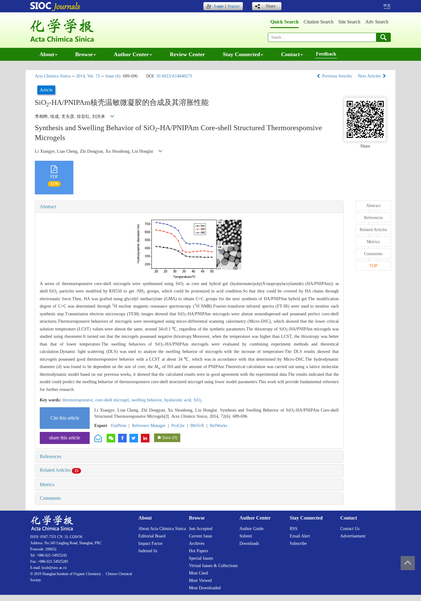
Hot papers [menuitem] (198, 551)
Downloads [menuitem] (249, 543)
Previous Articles (337, 76)
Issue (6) (113, 76)
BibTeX (197, 425)
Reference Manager (149, 425)
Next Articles (370, 76)
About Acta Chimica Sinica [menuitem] (162, 528)
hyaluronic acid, (179, 400)
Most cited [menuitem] (198, 573)
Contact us (349, 528)
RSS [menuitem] (293, 528)
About (46, 54)
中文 (387, 5)
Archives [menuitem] (196, 543)
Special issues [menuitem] (201, 558)
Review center (187, 54)
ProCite (178, 425)
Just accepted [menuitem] (200, 528)
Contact (290, 54)
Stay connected (241, 54)
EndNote (118, 425)
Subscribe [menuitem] (298, 543)
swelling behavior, (147, 400)
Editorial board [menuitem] (152, 536)
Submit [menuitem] (245, 536)
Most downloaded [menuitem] (205, 588)
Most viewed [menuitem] (200, 580)
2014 (80, 76)
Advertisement (353, 536)
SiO (198, 400)
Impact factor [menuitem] (150, 543)
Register (234, 6)
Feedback (326, 53)
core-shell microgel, (113, 400)
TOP (373, 265)
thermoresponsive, (78, 400)
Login (218, 6)
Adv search (376, 21)
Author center (131, 54)
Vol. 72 (93, 76)
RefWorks (218, 425)
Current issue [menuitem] (200, 536)
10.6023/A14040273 (174, 76)
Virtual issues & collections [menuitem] (213, 565)
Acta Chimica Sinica (53, 76)
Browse (84, 54)
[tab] (189, 207)
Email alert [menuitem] (300, 536)
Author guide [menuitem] (251, 528)
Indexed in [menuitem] (147, 551)
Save (166, 437)
